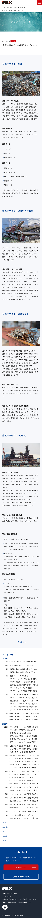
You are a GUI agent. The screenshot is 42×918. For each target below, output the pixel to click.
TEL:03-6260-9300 (9, 902)
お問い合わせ (21, 867)
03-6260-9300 (22, 876)
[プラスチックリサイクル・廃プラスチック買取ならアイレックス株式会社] (7, 2)
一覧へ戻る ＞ (21, 642)
